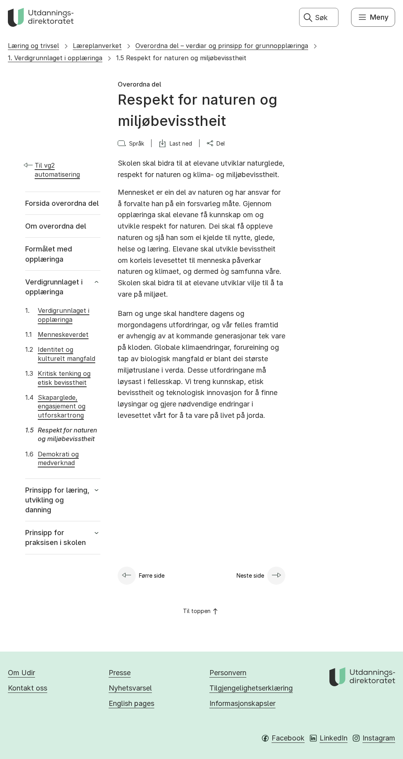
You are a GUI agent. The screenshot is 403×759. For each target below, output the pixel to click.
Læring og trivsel (33, 46)
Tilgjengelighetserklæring (251, 688)
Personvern (227, 673)
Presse (120, 673)
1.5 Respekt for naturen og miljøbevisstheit (181, 58)
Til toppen (197, 611)
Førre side (152, 575)
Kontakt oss (27, 688)
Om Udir (21, 673)
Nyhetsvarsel (130, 688)
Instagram (378, 738)
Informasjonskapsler (242, 703)
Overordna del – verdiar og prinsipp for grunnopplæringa (221, 46)
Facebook (288, 738)
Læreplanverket (97, 46)
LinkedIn (334, 738)
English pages (131, 703)
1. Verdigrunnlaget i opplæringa (55, 58)
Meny (379, 17)
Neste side (250, 575)
